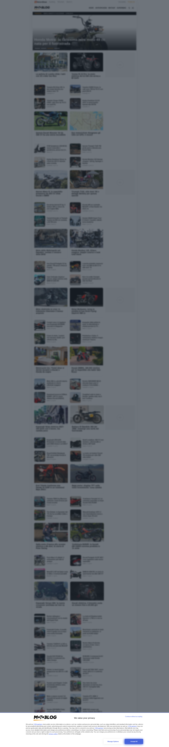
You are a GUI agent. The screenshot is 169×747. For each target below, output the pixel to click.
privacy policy (53, 734)
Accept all (133, 741)
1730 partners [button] (38, 724)
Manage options (113, 741)
